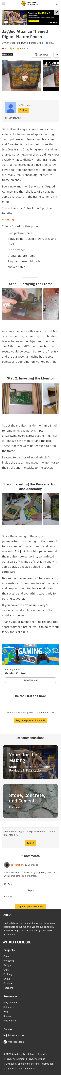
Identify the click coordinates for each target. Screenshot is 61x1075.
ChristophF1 (11, 43)
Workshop (8, 960)
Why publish (10, 1002)
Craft (6, 969)
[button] (3, 4)
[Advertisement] (30, 17)
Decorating (37, 43)
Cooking (7, 974)
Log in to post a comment (30, 906)
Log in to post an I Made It (30, 720)
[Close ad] (56, 12)
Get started (9, 1007)
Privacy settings (36, 1059)
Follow (23, 110)
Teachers (8, 988)
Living (24, 43)
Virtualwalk (15, 118)
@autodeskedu (16, 1041)
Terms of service (38, 1054)
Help (6, 1011)
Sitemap (7, 1016)
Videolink (8, 220)
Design (7, 965)
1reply (9, 896)
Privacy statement (15, 1059)
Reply (31, 890)
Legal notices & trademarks (20, 1068)
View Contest (31, 680)
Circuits (7, 956)
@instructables (16, 1035)
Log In (30, 843)
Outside (7, 983)
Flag (10, 884)
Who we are (9, 1020)
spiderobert (17, 865)
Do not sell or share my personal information (29, 1063)
